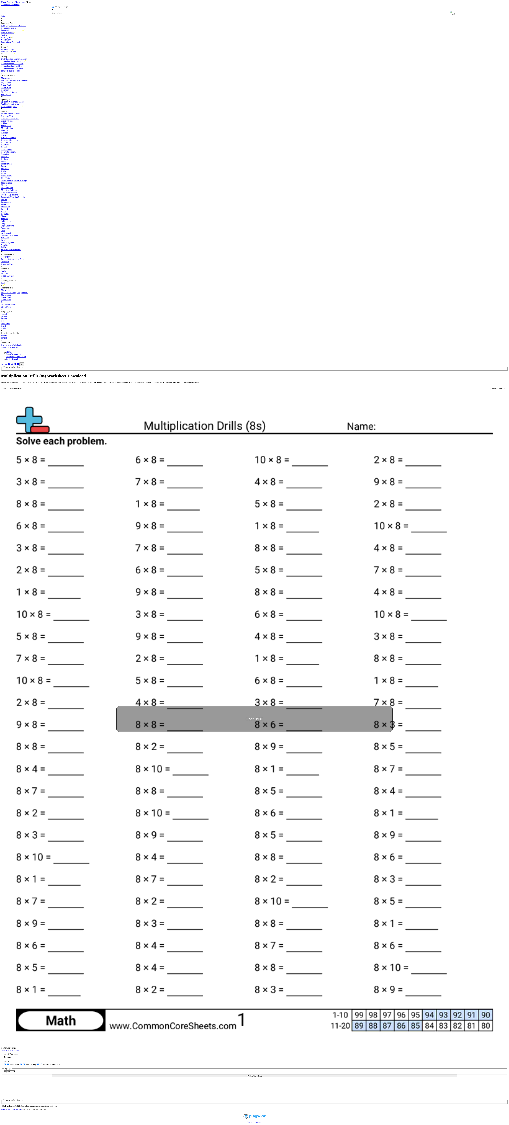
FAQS (13, 1109)
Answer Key (31, 1064)
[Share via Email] (18, 364)
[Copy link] (21, 364)
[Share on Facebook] (9, 364)
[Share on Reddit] (15, 364)
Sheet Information (499, 388)
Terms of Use (5, 1109)
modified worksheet (51, 1064)
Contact (18, 1109)
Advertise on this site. (254, 1122)
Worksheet (14, 1064)
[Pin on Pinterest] (12, 364)
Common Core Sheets (10, 4)
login (3, 16)
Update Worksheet (254, 1076)
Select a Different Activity (13, 388)
